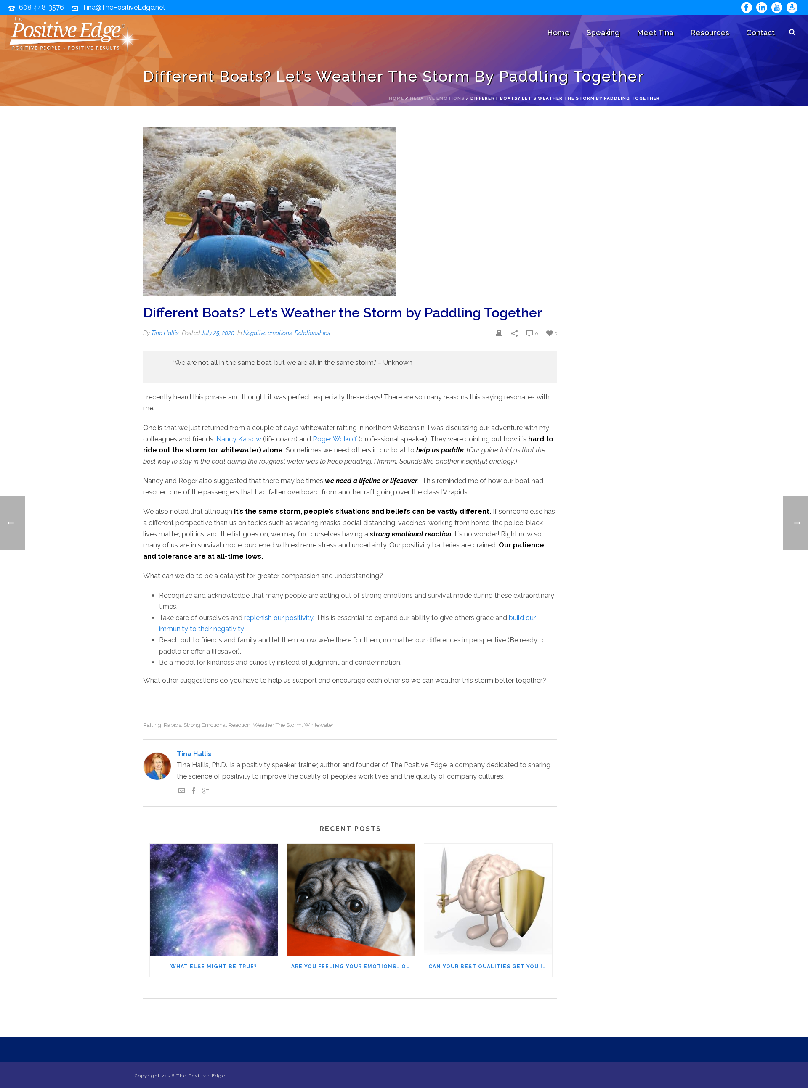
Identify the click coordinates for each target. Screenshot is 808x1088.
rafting (152, 725)
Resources (709, 32)
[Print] (499, 333)
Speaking (603, 32)
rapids (172, 725)
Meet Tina (655, 32)
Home (558, 32)
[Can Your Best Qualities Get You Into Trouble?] (488, 900)
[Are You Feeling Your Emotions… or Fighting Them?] (351, 900)
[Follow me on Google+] (205, 792)
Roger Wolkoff (335, 439)
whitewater (319, 725)
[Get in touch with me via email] (181, 792)
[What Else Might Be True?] (214, 900)
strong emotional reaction (216, 725)
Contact (760, 32)
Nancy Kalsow (238, 439)
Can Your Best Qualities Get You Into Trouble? (490, 966)
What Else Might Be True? (213, 966)
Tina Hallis (165, 333)
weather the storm (277, 725)
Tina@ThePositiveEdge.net (123, 7)
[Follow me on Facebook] (193, 792)
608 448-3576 (41, 7)
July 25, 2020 (217, 333)
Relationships (312, 333)
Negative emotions (437, 98)
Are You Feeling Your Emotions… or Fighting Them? (353, 966)
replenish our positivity (278, 618)
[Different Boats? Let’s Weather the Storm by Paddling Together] (350, 211)
